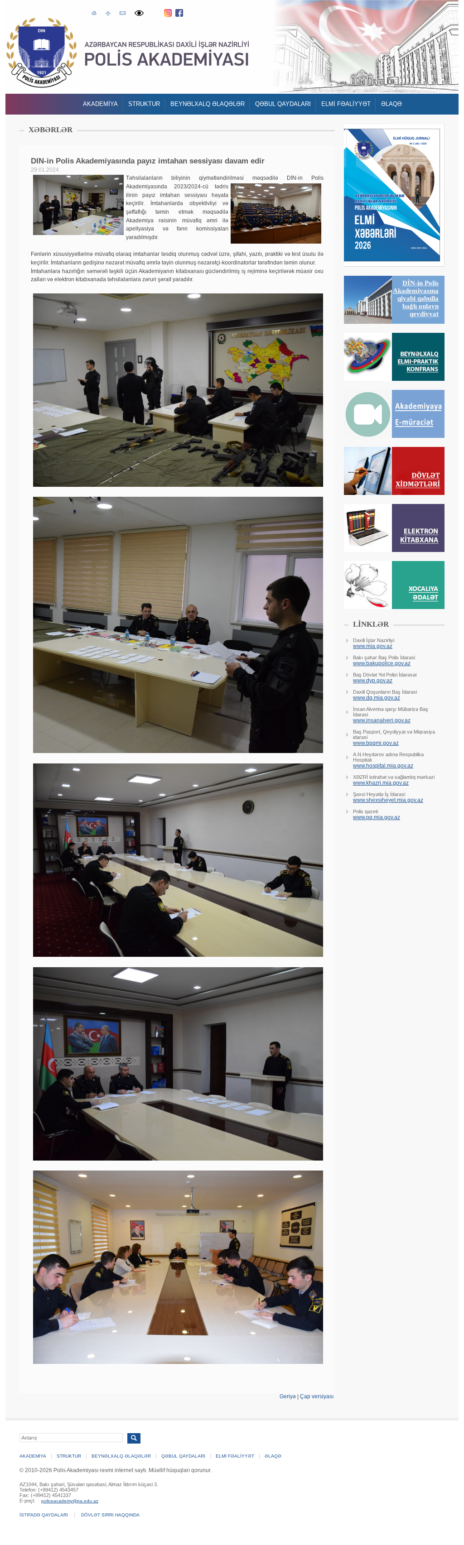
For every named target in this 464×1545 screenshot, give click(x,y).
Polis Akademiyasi (41, 53)
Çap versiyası (317, 1396)
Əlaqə (391, 104)
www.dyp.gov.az (372, 680)
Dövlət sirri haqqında (110, 1514)
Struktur (144, 104)
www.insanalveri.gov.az (382, 720)
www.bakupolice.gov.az (382, 663)
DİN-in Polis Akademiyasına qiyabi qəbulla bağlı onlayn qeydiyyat (416, 298)
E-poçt (123, 12)
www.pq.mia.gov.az (376, 817)
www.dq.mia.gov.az (376, 698)
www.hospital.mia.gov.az (383, 766)
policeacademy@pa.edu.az (69, 1500)
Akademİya (100, 104)
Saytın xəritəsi (108, 12)
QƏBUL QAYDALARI (283, 104)
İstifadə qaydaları (43, 1514)
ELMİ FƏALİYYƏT (346, 104)
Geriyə (288, 1396)
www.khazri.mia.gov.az (381, 783)
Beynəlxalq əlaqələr (207, 104)
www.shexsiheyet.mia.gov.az (388, 800)
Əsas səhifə (94, 12)
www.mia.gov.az (372, 646)
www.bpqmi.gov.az (376, 743)
